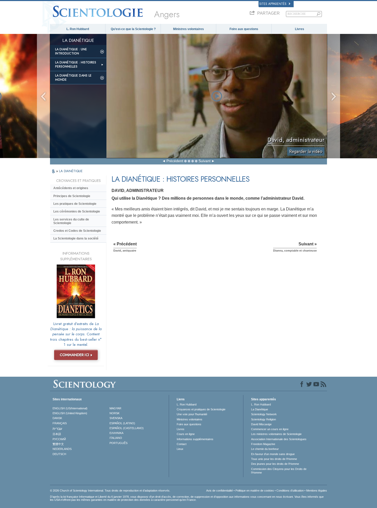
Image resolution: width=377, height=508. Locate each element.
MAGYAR (115, 408)
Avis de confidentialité (219, 490)
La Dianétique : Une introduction (71, 51)
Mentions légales (316, 490)
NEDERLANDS (62, 448)
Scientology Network (264, 414)
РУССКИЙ (59, 439)
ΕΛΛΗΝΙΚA (116, 433)
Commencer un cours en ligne (270, 429)
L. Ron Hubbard (77, 29)
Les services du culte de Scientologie (71, 221)
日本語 (57, 434)
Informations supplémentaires (195, 439)
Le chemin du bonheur (265, 448)
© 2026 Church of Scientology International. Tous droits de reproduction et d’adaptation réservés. (110, 490)
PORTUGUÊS (118, 443)
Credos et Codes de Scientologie (77, 231)
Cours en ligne (186, 434)
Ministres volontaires (188, 29)
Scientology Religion (263, 419)
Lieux (180, 448)
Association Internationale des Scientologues (278, 439)
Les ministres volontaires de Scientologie (276, 434)
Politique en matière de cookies (254, 490)
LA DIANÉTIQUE (71, 171)
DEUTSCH (59, 454)
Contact (181, 444)
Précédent (174, 161)
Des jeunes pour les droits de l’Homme (275, 463)
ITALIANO (116, 437)
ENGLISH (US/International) (70, 408)
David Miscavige (261, 424)
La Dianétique (259, 409)
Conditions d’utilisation (290, 490)
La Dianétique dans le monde (73, 77)
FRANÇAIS (60, 423)
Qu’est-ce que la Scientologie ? (133, 29)
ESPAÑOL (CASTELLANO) (127, 428)
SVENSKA (116, 418)
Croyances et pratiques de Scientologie (201, 409)
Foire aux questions (244, 29)
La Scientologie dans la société (75, 238)
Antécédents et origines (70, 188)
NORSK (115, 413)
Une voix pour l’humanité (192, 414)
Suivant (205, 161)
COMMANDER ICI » (76, 354)
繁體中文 (58, 444)
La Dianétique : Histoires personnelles (75, 64)
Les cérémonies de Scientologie (76, 211)
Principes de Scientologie (71, 196)
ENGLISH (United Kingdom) (70, 413)
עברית (57, 429)
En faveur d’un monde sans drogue (273, 454)
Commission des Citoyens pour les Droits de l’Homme (278, 470)
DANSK (57, 418)
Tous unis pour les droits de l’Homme (274, 458)
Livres (299, 29)
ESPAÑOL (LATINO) (122, 423)
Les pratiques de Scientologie (74, 204)
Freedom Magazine (263, 444)
